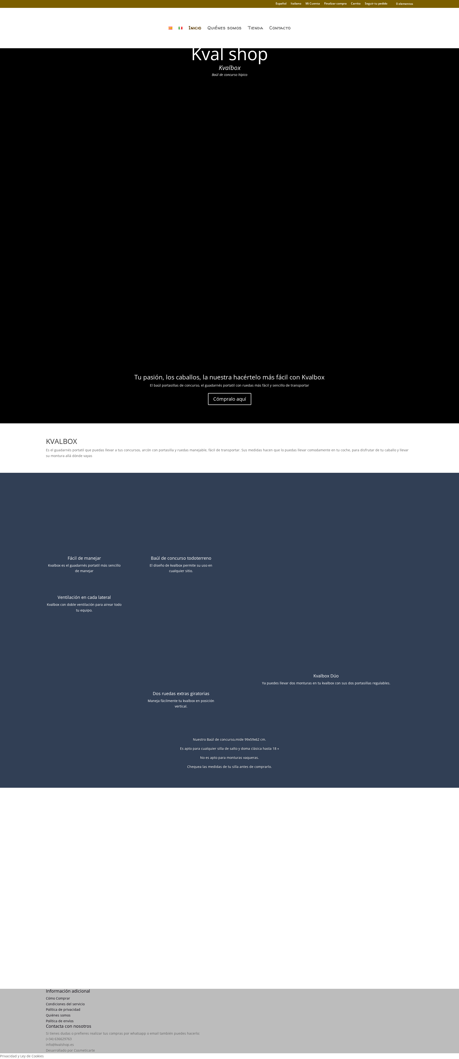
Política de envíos (60, 1021)
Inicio (195, 28)
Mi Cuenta (313, 3)
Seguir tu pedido (376, 3)
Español (281, 3)
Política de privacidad (63, 1009)
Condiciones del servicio (65, 1004)
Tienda (255, 28)
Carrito (356, 3)
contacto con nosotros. (292, 846)
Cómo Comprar (58, 998)
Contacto (280, 28)
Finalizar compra (335, 3)
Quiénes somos (225, 28)
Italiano (296, 3)
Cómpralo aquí (229, 399)
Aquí (229, 955)
